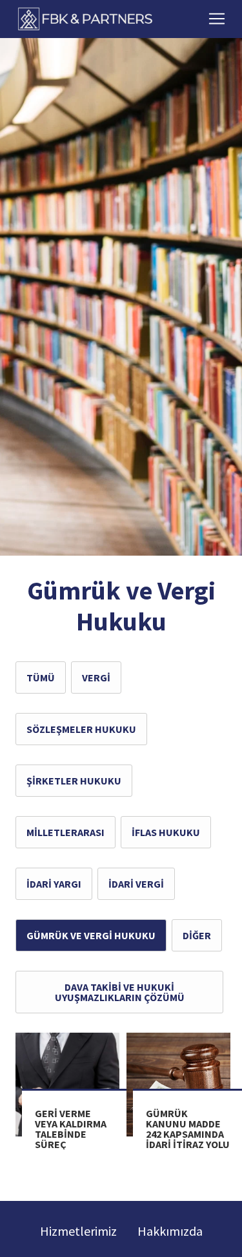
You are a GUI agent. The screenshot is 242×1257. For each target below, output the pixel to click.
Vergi (96, 677)
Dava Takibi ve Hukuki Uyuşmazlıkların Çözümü (120, 992)
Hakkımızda (170, 1231)
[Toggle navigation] (216, 18)
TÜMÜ (40, 677)
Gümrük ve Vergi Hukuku (91, 935)
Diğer (197, 935)
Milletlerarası (65, 832)
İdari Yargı (53, 883)
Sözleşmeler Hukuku (81, 729)
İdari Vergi (136, 883)
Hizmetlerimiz (78, 1231)
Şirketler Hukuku (73, 780)
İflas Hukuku (166, 832)
